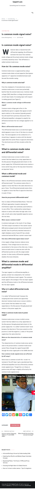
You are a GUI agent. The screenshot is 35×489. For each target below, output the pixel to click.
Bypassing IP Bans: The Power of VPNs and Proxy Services (16, 461)
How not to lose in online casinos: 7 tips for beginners (17, 468)
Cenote (8, 485)
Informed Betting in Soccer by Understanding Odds (16, 453)
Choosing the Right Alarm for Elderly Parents (15, 465)
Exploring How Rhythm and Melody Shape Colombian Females (17, 457)
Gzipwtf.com (17, 2)
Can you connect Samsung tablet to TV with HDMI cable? (9, 434)
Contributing (5, 31)
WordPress (28, 485)
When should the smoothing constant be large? (25, 433)
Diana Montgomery (7, 37)
